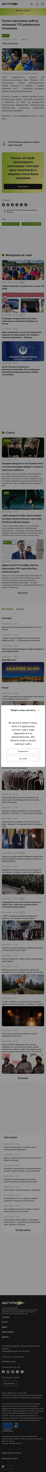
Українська (23, 751)
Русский (23, 758)
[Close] (38, 710)
